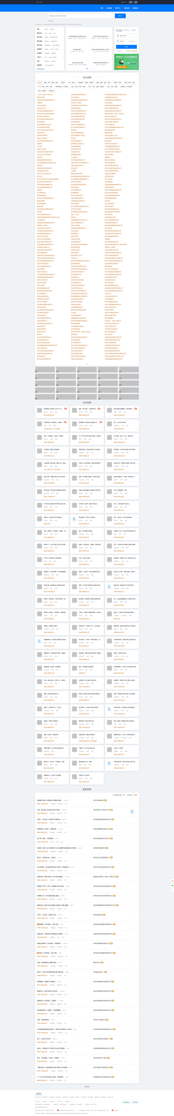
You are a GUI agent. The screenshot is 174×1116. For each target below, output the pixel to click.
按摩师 (46, 49)
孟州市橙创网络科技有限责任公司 (104, 660)
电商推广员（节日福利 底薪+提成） (48, 650)
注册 (136, 2)
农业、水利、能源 (112, 86)
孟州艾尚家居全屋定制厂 (101, 793)
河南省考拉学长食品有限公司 (102, 688)
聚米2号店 (96, 717)
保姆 (50, 33)
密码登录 (126, 30)
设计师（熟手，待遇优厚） (45, 593)
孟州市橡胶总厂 (75, 97)
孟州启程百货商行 (76, 108)
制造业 (63, 82)
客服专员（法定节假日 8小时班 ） (48, 746)
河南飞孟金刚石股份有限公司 (45, 111)
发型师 (46, 37)
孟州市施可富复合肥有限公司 (102, 641)
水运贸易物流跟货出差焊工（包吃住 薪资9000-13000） (55, 784)
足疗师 (52, 49)
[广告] (45, 124)
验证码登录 (119, 30)
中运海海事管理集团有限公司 (102, 784)
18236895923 (46, 1104)
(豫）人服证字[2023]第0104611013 (99, 1110)
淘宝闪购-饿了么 (41, 108)
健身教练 (47, 53)
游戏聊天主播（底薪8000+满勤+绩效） (49, 555)
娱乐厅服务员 (55, 45)
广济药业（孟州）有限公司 (44, 94)
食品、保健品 (42, 90)
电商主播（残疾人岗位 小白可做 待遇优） (50, 631)
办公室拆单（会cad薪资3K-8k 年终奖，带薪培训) (53, 622)
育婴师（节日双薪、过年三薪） (49, 679)
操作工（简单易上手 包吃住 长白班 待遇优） (51, 803)
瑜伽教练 (53, 53)
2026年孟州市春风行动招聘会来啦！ (54, 24)
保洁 (46, 33)
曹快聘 (77, 1097)
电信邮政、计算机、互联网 (85, 82)
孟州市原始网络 (98, 555)
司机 (38, 61)
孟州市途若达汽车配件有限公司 (46, 113)
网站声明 (52, 1101)
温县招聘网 (58, 1097)
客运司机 (53, 61)
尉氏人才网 (110, 1097)
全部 (39, 82)
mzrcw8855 (79, 1104)
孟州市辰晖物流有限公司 (112, 108)
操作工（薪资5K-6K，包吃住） (47, 612)
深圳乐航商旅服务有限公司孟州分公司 (115, 94)
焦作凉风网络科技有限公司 (78, 113)
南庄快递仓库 (97, 669)
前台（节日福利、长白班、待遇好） (48, 812)
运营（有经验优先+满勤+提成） (47, 717)
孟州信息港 (51, 1097)
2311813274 (93, 1104)
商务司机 (47, 61)
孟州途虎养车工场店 (99, 812)
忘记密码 (118, 51)
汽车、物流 (71, 82)
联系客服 (127, 1102)
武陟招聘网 (72, 1097)
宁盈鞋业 (39, 103)
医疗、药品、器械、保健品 (96, 86)
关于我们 (37, 1101)
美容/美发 (39, 37)
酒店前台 (47, 41)
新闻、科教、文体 (130, 82)
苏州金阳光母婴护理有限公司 (102, 679)
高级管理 (39, 65)
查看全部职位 (41, 69)
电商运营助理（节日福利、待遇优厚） (49, 698)
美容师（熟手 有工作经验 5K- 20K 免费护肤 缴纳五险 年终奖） (57, 603)
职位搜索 (109, 8)
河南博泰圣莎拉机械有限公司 (79, 100)
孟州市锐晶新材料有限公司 (78, 94)
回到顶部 (135, 1102)
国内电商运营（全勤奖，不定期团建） (49, 765)
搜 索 (120, 16)
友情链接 (38, 1093)
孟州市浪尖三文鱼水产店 (101, 564)
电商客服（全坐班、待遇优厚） (47, 583)
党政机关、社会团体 (126, 86)
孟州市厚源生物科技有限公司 (113, 105)
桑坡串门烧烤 (41, 97)
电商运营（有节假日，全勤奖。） (48, 755)
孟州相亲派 (44, 1097)
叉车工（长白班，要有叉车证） (47, 669)
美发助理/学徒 (53, 37)
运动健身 (39, 53)
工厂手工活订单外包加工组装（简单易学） (51, 832)
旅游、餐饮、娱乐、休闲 (103, 82)
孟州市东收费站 (41, 105)
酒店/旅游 (39, 41)
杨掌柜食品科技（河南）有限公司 (114, 113)
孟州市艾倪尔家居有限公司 (78, 111)
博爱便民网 (97, 1097)
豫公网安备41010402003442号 (67, 1110)
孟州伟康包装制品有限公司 (102, 574)
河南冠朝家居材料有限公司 (102, 803)
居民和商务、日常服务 (61, 86)
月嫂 (54, 33)
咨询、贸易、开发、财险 (78, 86)
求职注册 (126, 8)
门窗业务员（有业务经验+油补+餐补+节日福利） (53, 822)
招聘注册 (135, 8)
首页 (102, 8)
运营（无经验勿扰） (43, 774)
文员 (46, 57)
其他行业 (51, 90)
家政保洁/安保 (40, 33)
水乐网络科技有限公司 (111, 97)
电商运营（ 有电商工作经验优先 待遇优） (50, 688)
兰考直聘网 (83, 1097)
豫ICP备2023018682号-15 (41, 1107)
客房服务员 (54, 41)
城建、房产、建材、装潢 (51, 82)
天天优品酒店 (108, 103)
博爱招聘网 (65, 1097)
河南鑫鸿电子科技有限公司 (102, 832)
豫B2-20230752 (50, 1110)
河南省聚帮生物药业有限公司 (113, 100)
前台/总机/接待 (53, 57)
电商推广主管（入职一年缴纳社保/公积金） (51, 641)
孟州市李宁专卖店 (76, 103)
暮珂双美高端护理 (99, 603)
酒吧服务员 (48, 45)
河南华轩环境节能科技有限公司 (46, 100)
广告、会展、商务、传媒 (45, 86)
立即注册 (134, 51)
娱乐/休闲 (39, 45)
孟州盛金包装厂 (98, 727)
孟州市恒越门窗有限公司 (101, 822)
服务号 (125, 2)
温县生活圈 (90, 1097)
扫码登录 (133, 30)
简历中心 (118, 8)
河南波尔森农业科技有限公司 (113, 111)
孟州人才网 (39, 2)
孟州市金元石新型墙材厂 (101, 612)
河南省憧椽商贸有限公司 (101, 583)
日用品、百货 (117, 82)
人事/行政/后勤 (40, 57)
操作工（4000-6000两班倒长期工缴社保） (50, 727)
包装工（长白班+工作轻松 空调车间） (49, 574)
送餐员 (52, 29)
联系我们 (45, 1101)
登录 (131, 2)
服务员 (46, 29)
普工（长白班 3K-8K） (44, 793)
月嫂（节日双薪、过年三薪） (48, 708)
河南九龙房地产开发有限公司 (79, 105)
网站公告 (39, 24)
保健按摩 (39, 49)
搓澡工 (57, 49)
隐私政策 (67, 1101)
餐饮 (38, 29)
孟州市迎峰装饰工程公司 (101, 593)
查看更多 (87, 841)
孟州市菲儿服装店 (99, 774)
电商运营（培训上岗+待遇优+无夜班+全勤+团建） (53, 660)
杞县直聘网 (103, 1097)
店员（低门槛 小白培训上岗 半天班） (49, 564)
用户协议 (60, 1101)
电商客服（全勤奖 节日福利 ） (47, 736)
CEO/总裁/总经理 (49, 65)
